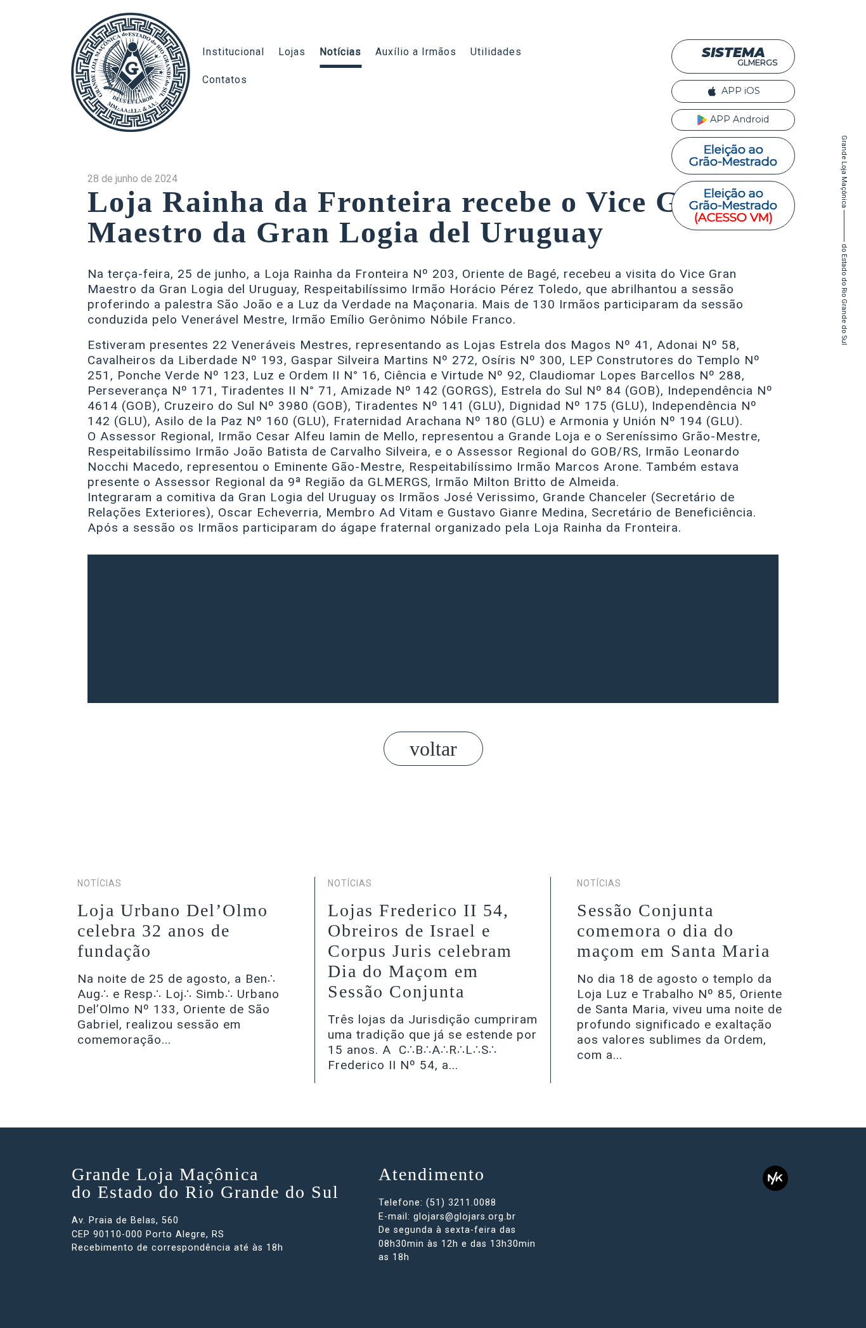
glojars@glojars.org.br (464, 1216)
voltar (433, 748)
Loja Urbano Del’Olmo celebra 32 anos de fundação (172, 930)
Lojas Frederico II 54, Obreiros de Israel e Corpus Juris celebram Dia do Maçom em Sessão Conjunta (420, 950)
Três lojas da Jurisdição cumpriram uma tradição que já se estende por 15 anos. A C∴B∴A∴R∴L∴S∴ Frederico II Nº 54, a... (433, 1042)
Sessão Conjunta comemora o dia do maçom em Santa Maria (673, 930)
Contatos (224, 80)
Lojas (292, 52)
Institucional (233, 52)
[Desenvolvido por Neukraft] (775, 1178)
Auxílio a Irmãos (415, 52)
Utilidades (496, 52)
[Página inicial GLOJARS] (130, 72)
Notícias (340, 52)
